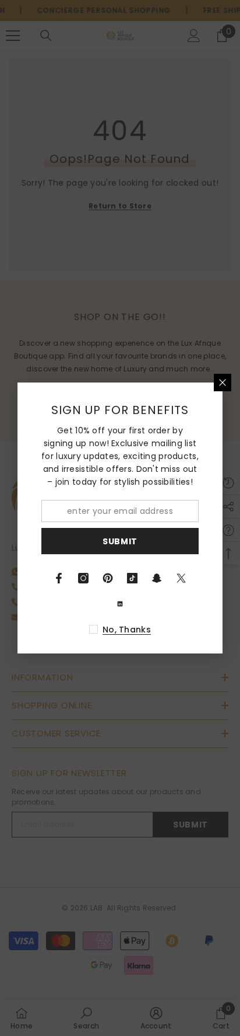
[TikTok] (132, 578)
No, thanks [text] (127, 629)
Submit (120, 541)
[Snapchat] (156, 578)
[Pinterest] (108, 578)
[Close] (222, 382)
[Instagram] (83, 578)
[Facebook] (59, 578)
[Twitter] (181, 578)
